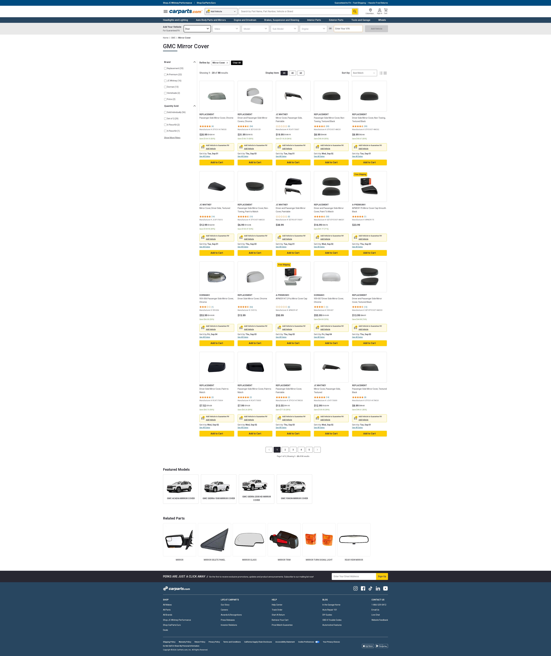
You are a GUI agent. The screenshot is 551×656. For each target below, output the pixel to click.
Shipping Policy (169, 642)
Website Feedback (379, 620)
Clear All (237, 63)
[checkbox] (165, 68)
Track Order (277, 610)
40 (292, 73)
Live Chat (375, 615)
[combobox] (197, 28)
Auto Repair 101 (329, 610)
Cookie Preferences (306, 642)
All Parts (167, 610)
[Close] (546, 651)
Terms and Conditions (232, 642)
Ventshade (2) (173, 93)
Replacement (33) (175, 68)
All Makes (167, 605)
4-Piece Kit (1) (173, 131)
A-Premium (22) (174, 74)
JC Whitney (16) (174, 81)
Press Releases (228, 620)
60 (301, 73)
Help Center (277, 605)
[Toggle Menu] (165, 11)
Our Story (225, 605)
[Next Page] (317, 450)
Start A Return (278, 615)
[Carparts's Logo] (186, 11)
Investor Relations (229, 625)
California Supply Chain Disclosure (258, 642)
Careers (224, 610)
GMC (173, 38)
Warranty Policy (185, 642)
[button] (220, 62)
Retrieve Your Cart (280, 620)
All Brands (167, 615)
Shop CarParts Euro (172, 625)
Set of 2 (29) (172, 118)
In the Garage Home (331, 605)
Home (165, 38)
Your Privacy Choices (331, 642)
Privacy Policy (214, 642)
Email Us (375, 610)
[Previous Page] (269, 450)
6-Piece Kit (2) (173, 125)
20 (284, 73)
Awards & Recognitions (231, 615)
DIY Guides (327, 615)
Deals (165, 630)
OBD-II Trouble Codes (332, 620)
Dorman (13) (173, 87)
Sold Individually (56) (176, 112)
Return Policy (200, 642)
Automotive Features (332, 625)
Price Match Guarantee (282, 625)
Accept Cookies (346, 651)
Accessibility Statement (285, 642)
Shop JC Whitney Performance (177, 620)
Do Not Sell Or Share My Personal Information (181, 646)
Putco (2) (171, 99)
